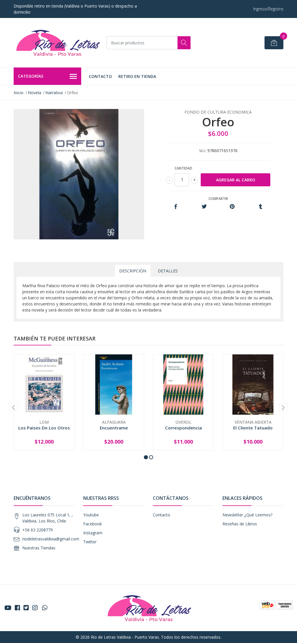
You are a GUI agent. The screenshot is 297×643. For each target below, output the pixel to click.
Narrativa (54, 92)
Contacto (100, 76)
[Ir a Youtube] (7, 608)
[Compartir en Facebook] (175, 207)
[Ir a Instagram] (34, 608)
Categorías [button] (30, 76)
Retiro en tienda (137, 76)
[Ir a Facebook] (17, 608)
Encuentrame (114, 428)
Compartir (218, 198)
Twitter (90, 541)
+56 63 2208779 (37, 530)
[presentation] (13, 407)
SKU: (202, 150)
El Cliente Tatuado (253, 428)
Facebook (92, 524)
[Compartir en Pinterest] (232, 207)
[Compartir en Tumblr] (260, 207)
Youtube (91, 515)
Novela (34, 92)
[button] (145, 457)
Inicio (18, 92)
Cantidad (183, 168)
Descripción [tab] (132, 271)
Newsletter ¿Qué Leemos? (247, 515)
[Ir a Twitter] (26, 608)
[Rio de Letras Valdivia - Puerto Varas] (57, 43)
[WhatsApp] (44, 608)
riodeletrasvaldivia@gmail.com (50, 539)
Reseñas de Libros (239, 524)
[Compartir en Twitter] (204, 207)
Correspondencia (183, 428)
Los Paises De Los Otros (44, 428)
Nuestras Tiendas (38, 548)
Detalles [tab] (168, 271)
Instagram (92, 532)
